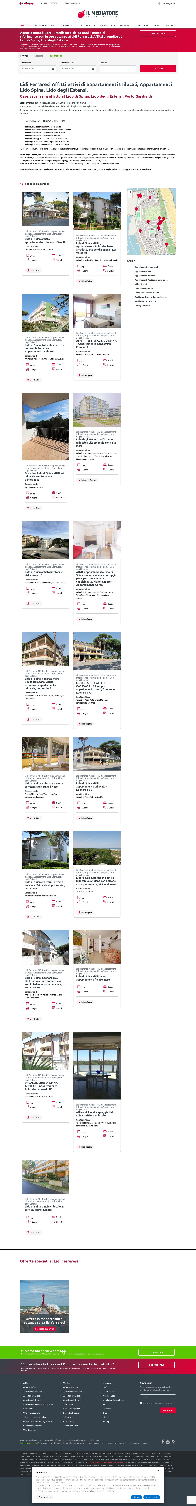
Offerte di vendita (70, 1387)
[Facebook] (163, 1441)
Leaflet (159, 254)
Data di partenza (67, 63)
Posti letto (104, 63)
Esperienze (56, 56)
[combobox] (118, 68)
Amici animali (108, 1392)
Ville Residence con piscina (34, 1417)
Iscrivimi (168, 1410)
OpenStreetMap (166, 254)
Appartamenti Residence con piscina (38, 1404)
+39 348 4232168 (29, 1443)
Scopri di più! (156, 1365)
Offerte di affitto (30, 1387)
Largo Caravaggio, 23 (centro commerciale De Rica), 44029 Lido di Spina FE (69, 1440)
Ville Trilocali (28, 1409)
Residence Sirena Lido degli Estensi (38, 1421)
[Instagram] (173, 1441)
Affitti (25, 25)
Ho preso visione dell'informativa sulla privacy (158, 1403)
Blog (157, 25)
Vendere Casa (107, 25)
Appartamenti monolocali (33, 1392)
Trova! (158, 68)
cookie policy (73, 1482)
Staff (105, 1387)
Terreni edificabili (70, 1426)
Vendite (64, 25)
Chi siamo (107, 1383)
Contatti (170, 25)
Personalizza (45, 1497)
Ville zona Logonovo (31, 1413)
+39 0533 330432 (49, 3)
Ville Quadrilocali (30, 1430)
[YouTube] (168, 1441)
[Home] (98, 13)
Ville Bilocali (68, 1417)
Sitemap (106, 1417)
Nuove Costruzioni (71, 1413)
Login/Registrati (168, 3)
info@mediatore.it (74, 3)
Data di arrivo (25, 63)
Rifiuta (136, 1497)
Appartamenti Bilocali (32, 1396)
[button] (149, 198)
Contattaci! (158, 34)
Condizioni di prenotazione (114, 1400)
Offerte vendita (85, 25)
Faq (104, 1404)
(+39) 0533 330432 (46, 1443)
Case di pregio (69, 1421)
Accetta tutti (151, 1497)
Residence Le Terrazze (32, 1426)
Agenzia (124, 25)
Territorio (141, 25)
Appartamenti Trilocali (32, 1400)
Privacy (106, 1421)
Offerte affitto (44, 25)
